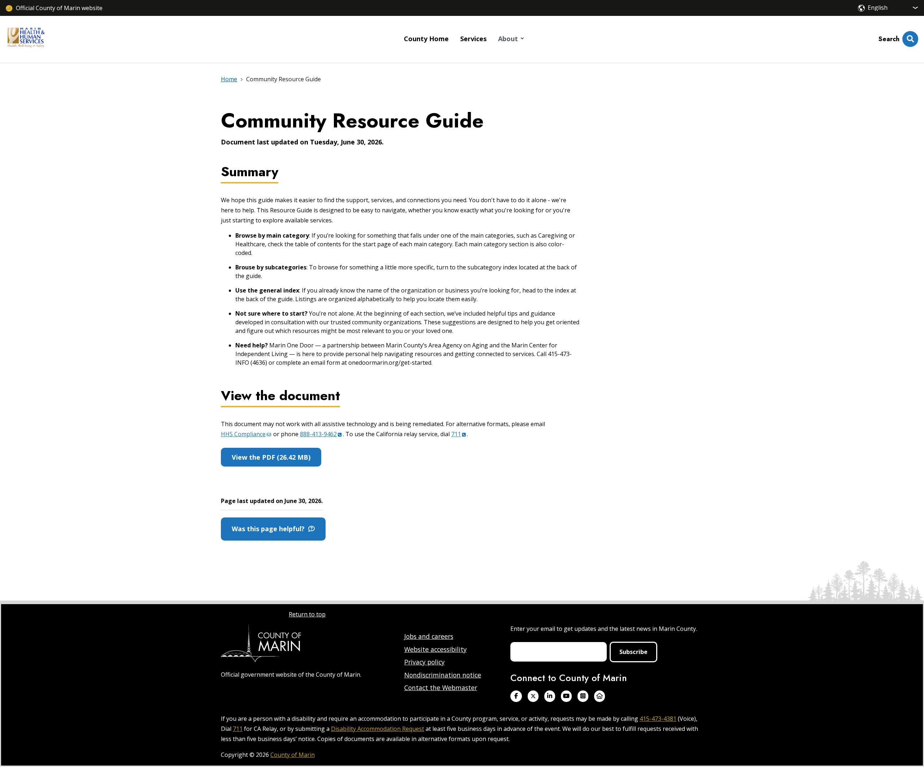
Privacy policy (424, 662)
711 (238, 729)
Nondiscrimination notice (442, 675)
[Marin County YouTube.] (566, 696)
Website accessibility (435, 649)
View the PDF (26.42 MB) (271, 457)
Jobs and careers (428, 636)
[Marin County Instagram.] (583, 696)
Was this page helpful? (270, 528)
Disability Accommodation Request (377, 729)
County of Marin (292, 755)
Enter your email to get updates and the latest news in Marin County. (603, 629)
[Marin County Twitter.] (533, 696)
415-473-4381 (658, 719)
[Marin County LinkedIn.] (549, 696)
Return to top (307, 614)
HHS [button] (243, 434)
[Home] (26, 39)
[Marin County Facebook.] (516, 696)
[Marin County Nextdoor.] (599, 696)
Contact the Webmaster (440, 687)
